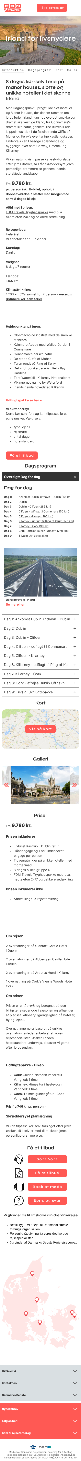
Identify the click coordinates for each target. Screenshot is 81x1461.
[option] (40, 784)
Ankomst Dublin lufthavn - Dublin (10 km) (45, 496)
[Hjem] (12, 8)
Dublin (23, 501)
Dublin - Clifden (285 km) (35, 506)
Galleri (73, 70)
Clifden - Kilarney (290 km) (36, 516)
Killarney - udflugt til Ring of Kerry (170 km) (46, 521)
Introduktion (13, 70)
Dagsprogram (40, 70)
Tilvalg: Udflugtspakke (33, 535)
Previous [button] (6, 785)
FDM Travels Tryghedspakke (27, 212)
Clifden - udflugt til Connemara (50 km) (44, 511)
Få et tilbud (22, 455)
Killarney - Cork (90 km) (34, 526)
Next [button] (74, 785)
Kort (59, 70)
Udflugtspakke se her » (24, 400)
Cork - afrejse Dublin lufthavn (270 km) (44, 530)
